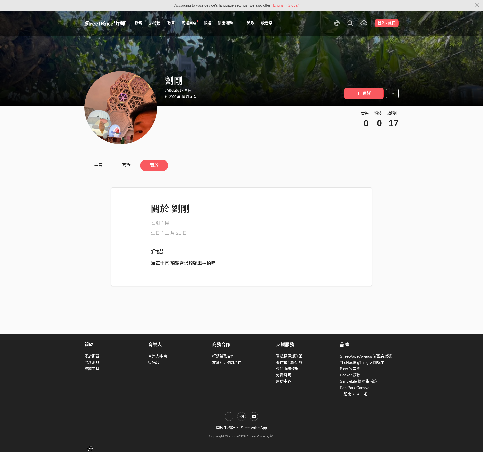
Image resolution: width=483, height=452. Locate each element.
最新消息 (91, 362)
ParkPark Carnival (355, 387)
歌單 (171, 23)
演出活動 (225, 23)
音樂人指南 (157, 356)
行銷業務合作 (223, 356)
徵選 (207, 23)
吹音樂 (266, 23)
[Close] (477, 5)
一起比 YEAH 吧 (353, 394)
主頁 (98, 165)
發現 (138, 23)
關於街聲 (91, 356)
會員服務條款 (287, 369)
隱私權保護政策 (289, 356)
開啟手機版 (225, 428)
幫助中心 (283, 381)
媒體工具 (91, 369)
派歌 (250, 23)
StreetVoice (105, 23)
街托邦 (153, 362)
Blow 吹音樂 (350, 369)
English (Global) (286, 5)
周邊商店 (189, 23)
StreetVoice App (254, 428)
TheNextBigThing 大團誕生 (362, 362)
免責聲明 (283, 375)
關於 (154, 165)
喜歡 (126, 165)
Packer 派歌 (350, 375)
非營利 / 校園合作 (227, 362)
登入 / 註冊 (387, 23)
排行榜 (154, 23)
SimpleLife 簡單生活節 (358, 381)
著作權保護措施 (289, 362)
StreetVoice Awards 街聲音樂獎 (366, 356)
